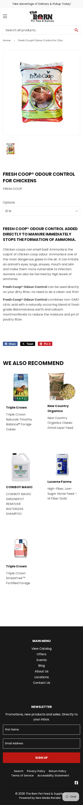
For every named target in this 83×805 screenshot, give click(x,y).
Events (41, 660)
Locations (41, 677)
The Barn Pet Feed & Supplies (45, 794)
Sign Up (41, 758)
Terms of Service (22, 775)
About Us (41, 671)
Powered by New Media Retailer (40, 798)
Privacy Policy (36, 771)
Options (9, 202)
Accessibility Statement (53, 775)
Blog (41, 665)
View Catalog (41, 648)
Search (18, 771)
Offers (41, 654)
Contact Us (41, 683)
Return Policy (57, 771)
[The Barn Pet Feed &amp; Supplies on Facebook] (76, 783)
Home (7, 40)
